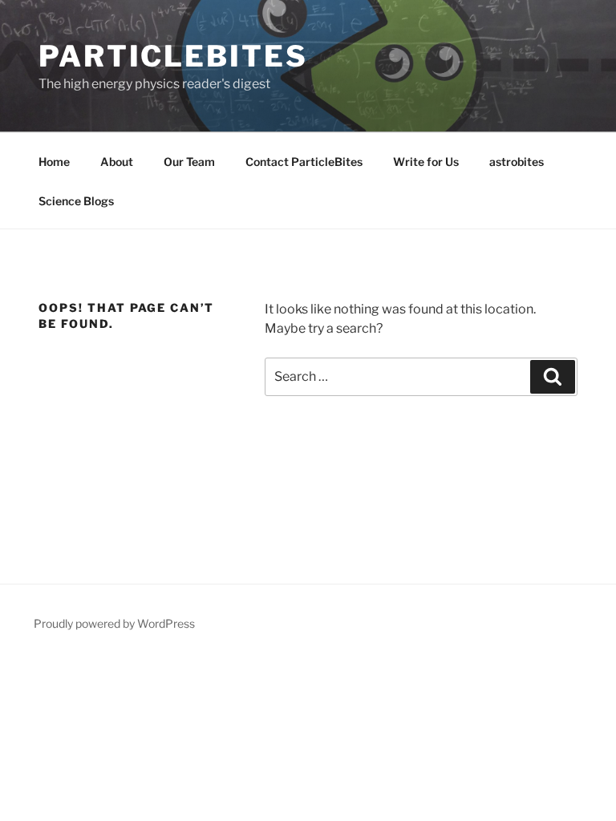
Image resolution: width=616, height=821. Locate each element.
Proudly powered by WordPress (114, 623)
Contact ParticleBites (304, 161)
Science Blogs (76, 201)
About (116, 161)
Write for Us (426, 161)
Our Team (189, 161)
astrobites (516, 161)
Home (54, 161)
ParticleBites (172, 56)
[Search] (552, 377)
